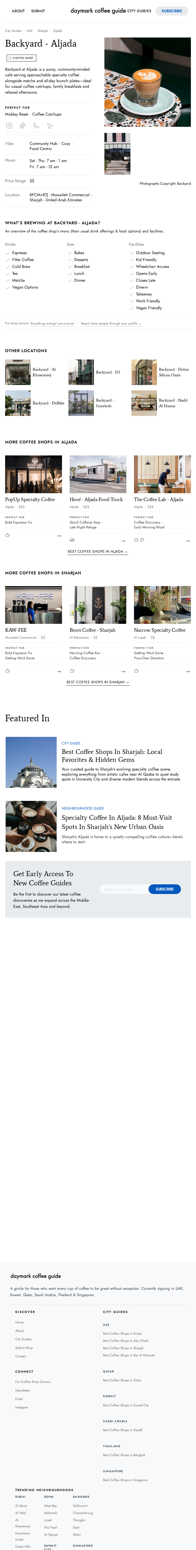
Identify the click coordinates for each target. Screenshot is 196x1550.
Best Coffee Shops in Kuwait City (126, 1405)
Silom (77, 1534)
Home (19, 1322)
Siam (76, 1527)
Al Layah (140, 637)
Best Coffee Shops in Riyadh (123, 1430)
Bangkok (81, 1497)
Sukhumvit (80, 1505)
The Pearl (50, 1527)
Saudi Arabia (115, 1421)
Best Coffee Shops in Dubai (122, 1333)
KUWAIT (109, 1396)
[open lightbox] (147, 82)
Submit (38, 11)
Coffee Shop (23, 58)
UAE (30, 31)
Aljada (57, 31)
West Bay (50, 1505)
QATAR (108, 1371)
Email (19, 1398)
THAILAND (111, 1446)
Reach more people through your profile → (111, 323)
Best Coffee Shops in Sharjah (123, 1348)
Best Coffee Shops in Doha (122, 1380)
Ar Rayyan (51, 1534)
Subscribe (172, 11)
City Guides (139, 11)
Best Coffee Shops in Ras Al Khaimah (129, 1355)
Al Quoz (21, 1505)
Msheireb (50, 1512)
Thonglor (79, 1520)
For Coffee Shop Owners (33, 1381)
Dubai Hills (22, 1546)
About (18, 11)
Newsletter (22, 1390)
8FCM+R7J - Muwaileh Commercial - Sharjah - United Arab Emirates (61, 197)
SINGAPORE (113, 1471)
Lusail (48, 1520)
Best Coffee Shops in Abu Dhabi (126, 1340)
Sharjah (43, 31)
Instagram (21, 1407)
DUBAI (20, 1497)
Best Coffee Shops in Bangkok (124, 1455)
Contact (20, 1356)
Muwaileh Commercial (20, 637)
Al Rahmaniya (79, 637)
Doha (49, 1497)
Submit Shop (24, 1347)
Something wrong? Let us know (52, 323)
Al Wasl (20, 1512)
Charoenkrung (83, 1512)
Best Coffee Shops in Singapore (125, 1480)
